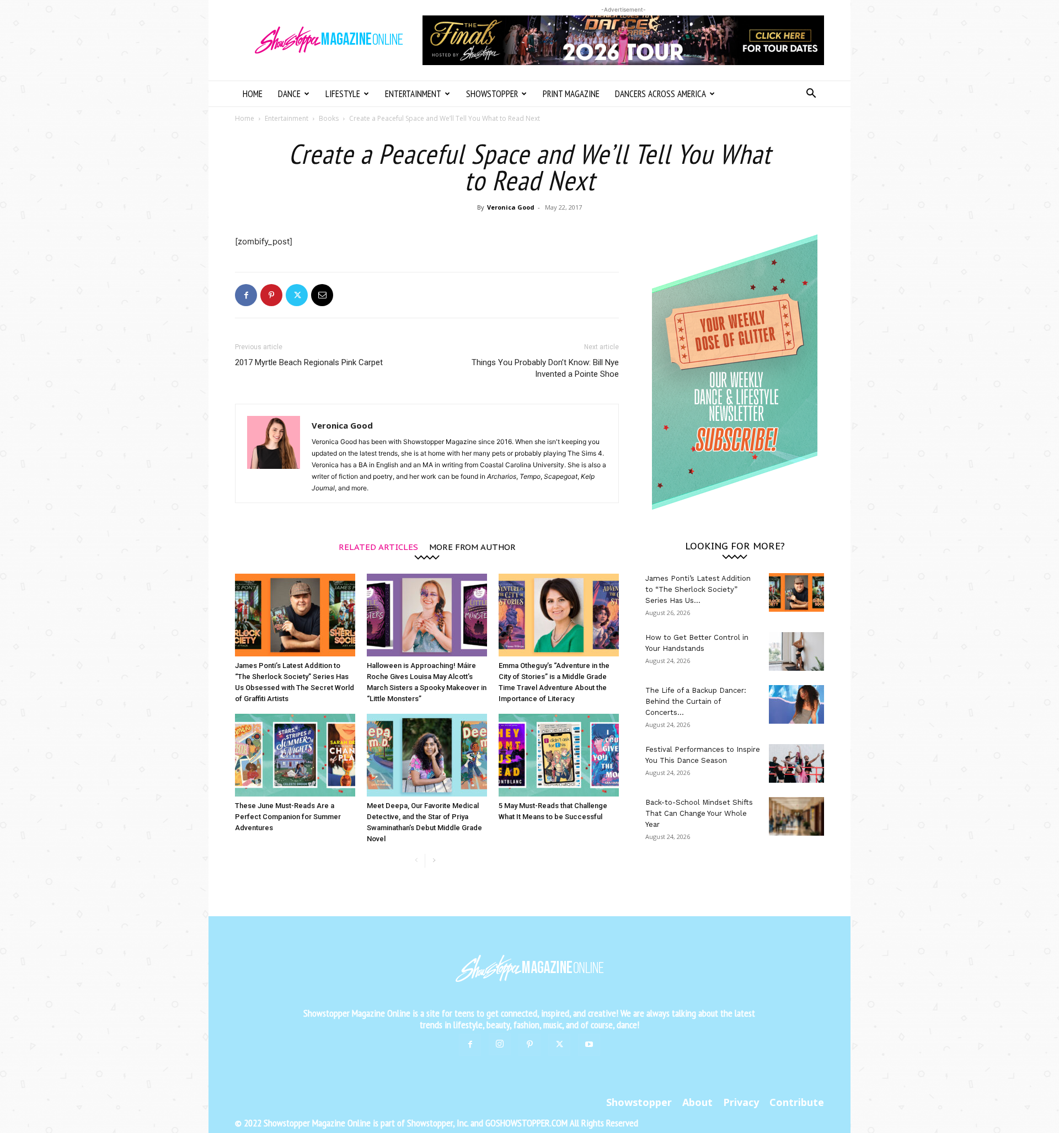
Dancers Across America (660, 94)
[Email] (322, 295)
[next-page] (434, 861)
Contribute (796, 1102)
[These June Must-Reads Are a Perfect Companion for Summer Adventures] (295, 755)
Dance (289, 94)
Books (329, 118)
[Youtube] (589, 1045)
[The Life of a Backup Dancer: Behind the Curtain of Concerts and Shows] (796, 704)
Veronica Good (510, 207)
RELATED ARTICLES (378, 546)
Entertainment (413, 94)
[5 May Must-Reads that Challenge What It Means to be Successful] (559, 755)
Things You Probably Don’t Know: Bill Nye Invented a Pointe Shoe (545, 368)
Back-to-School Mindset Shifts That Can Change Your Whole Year (699, 813)
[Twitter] (297, 295)
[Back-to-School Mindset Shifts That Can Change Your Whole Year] (796, 816)
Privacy (741, 1102)
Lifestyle (342, 94)
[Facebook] (246, 295)
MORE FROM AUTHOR (472, 546)
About (697, 1102)
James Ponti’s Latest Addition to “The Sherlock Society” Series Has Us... (698, 589)
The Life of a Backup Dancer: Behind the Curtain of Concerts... (695, 701)
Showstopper (492, 94)
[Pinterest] (271, 295)
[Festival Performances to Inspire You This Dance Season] (796, 763)
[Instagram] (500, 1044)
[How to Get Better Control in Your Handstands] (796, 651)
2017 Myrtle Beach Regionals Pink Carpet (309, 362)
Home (253, 94)
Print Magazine (571, 94)
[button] (811, 94)
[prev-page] (416, 861)
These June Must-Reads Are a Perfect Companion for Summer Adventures (288, 816)
